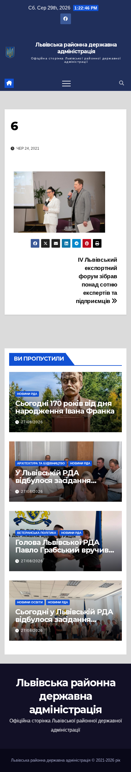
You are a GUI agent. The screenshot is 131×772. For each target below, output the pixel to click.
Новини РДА (27, 393)
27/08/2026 (32, 422)
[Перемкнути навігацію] (66, 83)
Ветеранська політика (36, 532)
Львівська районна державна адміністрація (76, 48)
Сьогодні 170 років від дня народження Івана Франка (64, 407)
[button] (121, 83)
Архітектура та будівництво (41, 463)
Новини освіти (30, 602)
